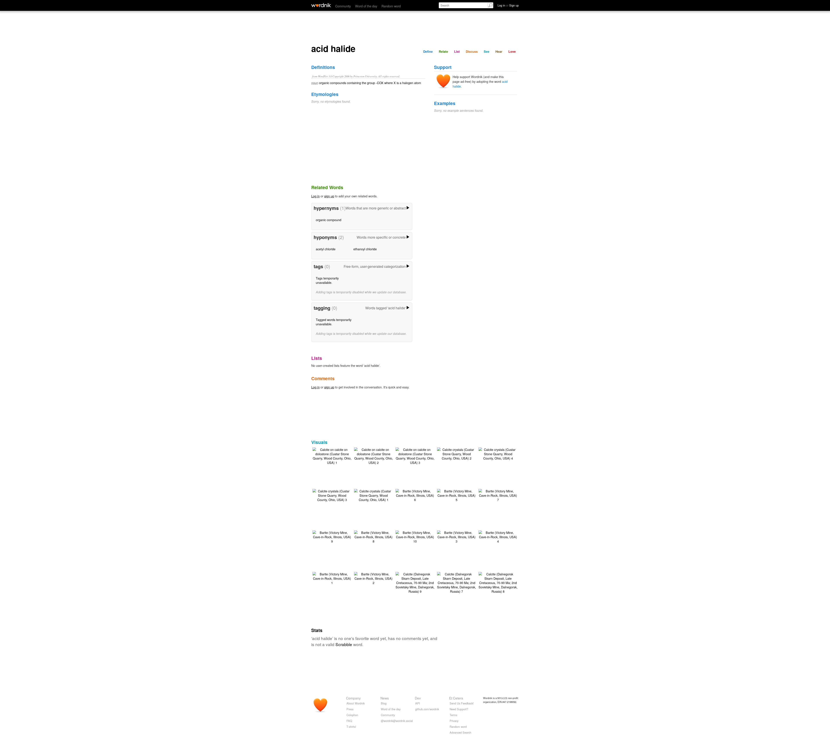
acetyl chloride (325, 249)
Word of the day (366, 6)
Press (349, 709)
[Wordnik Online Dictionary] (321, 5)
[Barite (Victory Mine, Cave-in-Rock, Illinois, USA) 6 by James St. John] (415, 495)
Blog (383, 703)
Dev (418, 698)
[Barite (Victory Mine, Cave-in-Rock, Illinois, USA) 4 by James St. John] (498, 536)
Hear (498, 51)
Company (353, 698)
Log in (315, 196)
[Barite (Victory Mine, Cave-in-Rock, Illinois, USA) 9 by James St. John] (332, 536)
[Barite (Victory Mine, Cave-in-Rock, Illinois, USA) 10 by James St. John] (415, 536)
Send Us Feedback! (462, 703)
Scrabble (343, 644)
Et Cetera (456, 698)
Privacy (454, 721)
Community (343, 6)
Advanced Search (460, 732)
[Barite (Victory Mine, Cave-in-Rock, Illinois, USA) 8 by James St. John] (373, 536)
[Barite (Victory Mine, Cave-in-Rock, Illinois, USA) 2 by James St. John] (373, 578)
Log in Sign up (508, 5)
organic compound (328, 219)
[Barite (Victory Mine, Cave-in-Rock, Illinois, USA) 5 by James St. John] (456, 495)
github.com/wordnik (427, 709)
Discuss (472, 51)
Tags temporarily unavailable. (327, 280)
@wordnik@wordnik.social (397, 721)
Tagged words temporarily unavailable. (333, 321)
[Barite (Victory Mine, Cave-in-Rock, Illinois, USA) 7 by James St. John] (498, 495)
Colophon (352, 715)
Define (428, 51)
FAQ (349, 721)
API (417, 703)
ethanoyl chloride (365, 249)
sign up (329, 196)
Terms (453, 715)
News (384, 698)
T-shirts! (351, 727)
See (486, 51)
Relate (443, 51)
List (457, 51)
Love (512, 51)
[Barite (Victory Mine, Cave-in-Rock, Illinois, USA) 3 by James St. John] (456, 536)
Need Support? (459, 709)
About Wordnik (355, 703)
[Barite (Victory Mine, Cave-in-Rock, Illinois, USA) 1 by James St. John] (332, 578)
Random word (391, 6)
